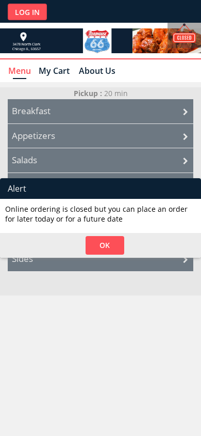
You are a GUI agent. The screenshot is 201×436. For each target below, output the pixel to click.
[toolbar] (100, 188)
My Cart (54, 70)
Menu (19, 70)
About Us (97, 70)
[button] (105, 245)
